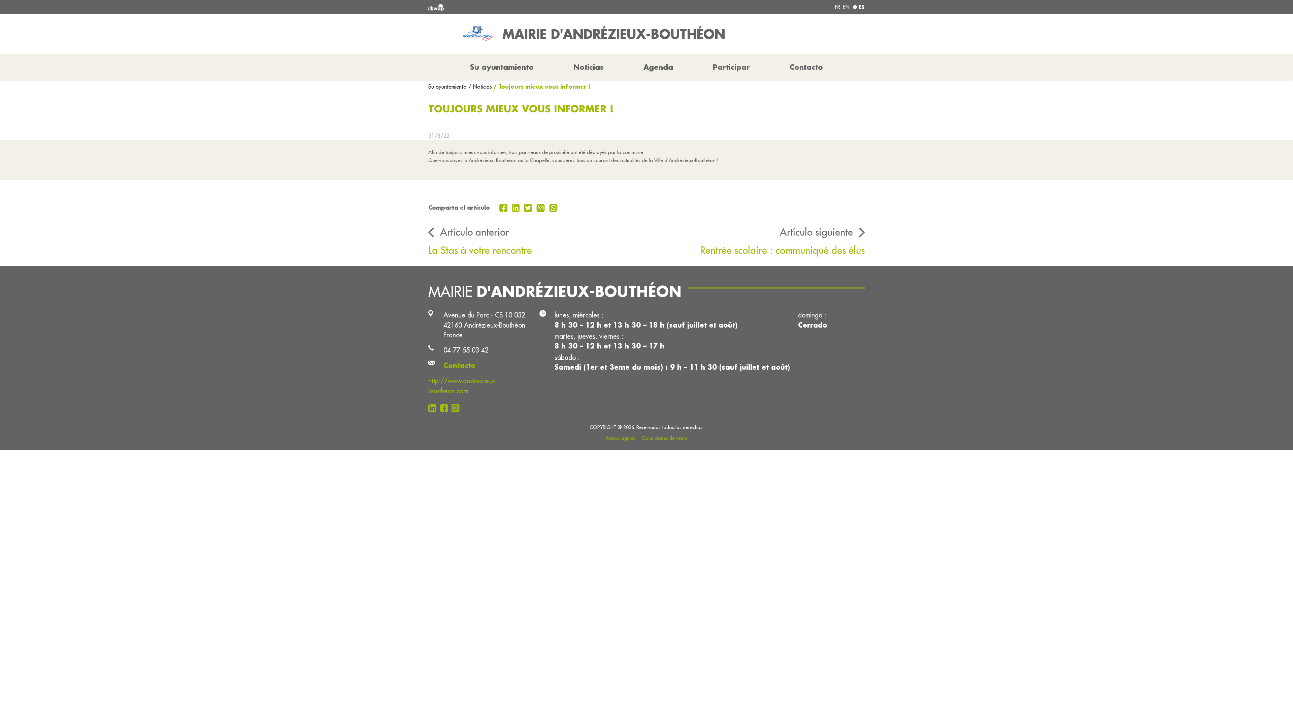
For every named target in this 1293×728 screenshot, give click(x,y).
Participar (731, 67)
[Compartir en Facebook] (504, 207)
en (846, 7)
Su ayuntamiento (448, 86)
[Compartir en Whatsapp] (553, 207)
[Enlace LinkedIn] (434, 407)
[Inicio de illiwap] (516, 7)
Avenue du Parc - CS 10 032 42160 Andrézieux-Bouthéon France (484, 325)
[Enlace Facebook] (446, 407)
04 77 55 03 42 (466, 350)
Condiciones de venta (664, 438)
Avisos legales (620, 438)
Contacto (806, 67)
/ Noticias (480, 86)
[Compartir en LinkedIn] (516, 207)
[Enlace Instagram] (457, 407)
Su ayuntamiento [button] (502, 67)
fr (837, 7)
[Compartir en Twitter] (529, 207)
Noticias (588, 67)
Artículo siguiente (816, 231)
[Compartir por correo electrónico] (541, 207)
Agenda (658, 67)
